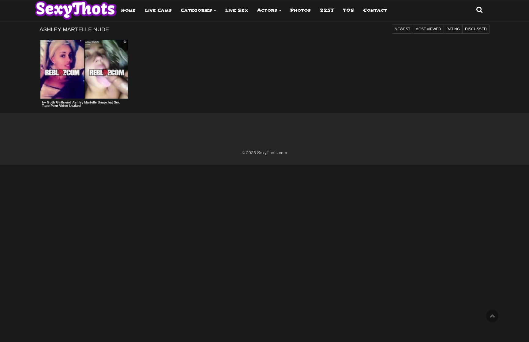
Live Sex (236, 10)
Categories (196, 10)
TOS (348, 10)
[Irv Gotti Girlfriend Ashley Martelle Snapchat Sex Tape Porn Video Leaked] (84, 69)
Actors (267, 10)
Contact (375, 10)
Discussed (476, 29)
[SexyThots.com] (76, 8)
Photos (300, 10)
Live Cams (158, 10)
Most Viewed (428, 29)
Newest (402, 29)
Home (128, 10)
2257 (327, 10)
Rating (453, 29)
